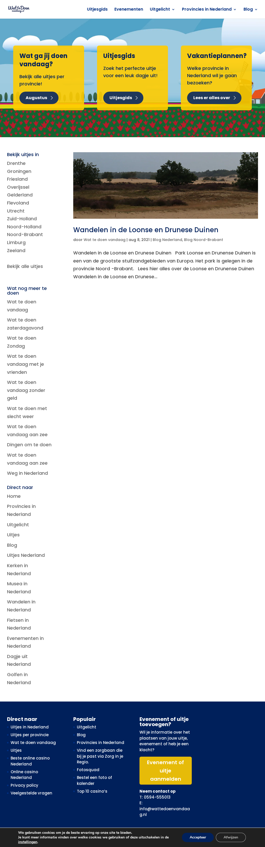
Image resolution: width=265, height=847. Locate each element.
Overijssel (18, 187)
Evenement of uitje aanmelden (165, 771)
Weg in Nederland (27, 473)
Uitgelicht (160, 10)
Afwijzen (231, 837)
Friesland (17, 179)
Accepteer (198, 837)
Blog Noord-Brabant (203, 239)
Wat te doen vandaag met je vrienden (25, 364)
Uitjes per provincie (30, 735)
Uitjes (13, 534)
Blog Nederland (167, 239)
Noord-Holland (24, 226)
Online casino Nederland (24, 774)
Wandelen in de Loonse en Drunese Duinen (145, 230)
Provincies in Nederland (207, 10)
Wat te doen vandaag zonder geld (26, 390)
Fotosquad (88, 769)
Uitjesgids (97, 10)
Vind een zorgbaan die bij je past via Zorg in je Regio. (100, 756)
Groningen (19, 171)
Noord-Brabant (25, 234)
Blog (248, 10)
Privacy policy (24, 785)
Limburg (16, 242)
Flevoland (18, 203)
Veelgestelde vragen (31, 793)
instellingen (27, 842)
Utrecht (16, 211)
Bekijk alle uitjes (25, 266)
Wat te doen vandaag (105, 239)
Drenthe (16, 163)
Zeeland (16, 250)
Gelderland (20, 195)
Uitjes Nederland (26, 555)
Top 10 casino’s (92, 791)
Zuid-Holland (22, 218)
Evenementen (128, 10)
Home (14, 496)
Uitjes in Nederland (30, 727)
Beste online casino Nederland (30, 761)
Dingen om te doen (29, 444)
